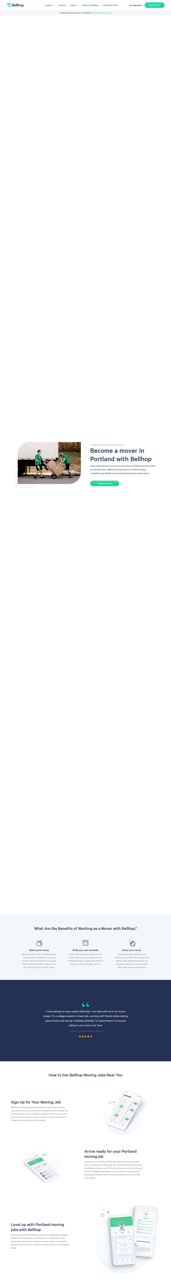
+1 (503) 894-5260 (110, 5)
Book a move (154, 5)
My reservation (135, 5)
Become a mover (105, 483)
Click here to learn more (101, 12)
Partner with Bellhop (90, 5)
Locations (62, 5)
